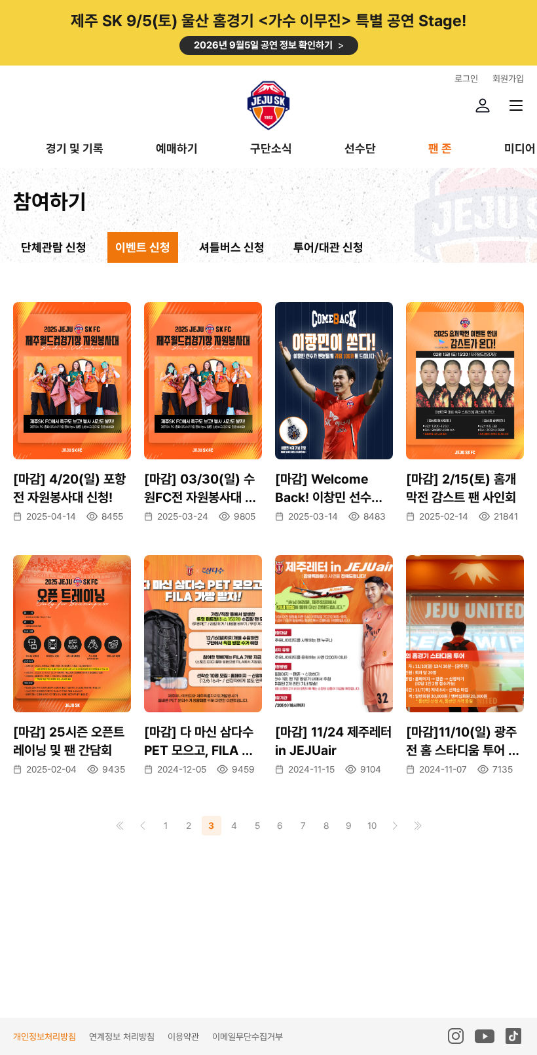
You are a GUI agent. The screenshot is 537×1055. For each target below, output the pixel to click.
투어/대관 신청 (328, 247)
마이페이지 (482, 105)
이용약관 (183, 1036)
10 (372, 825)
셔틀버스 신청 (232, 247)
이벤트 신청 (142, 247)
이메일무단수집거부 (247, 1036)
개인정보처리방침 (44, 1036)
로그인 (466, 78)
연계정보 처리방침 (122, 1036)
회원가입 (508, 78)
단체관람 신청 (53, 247)
